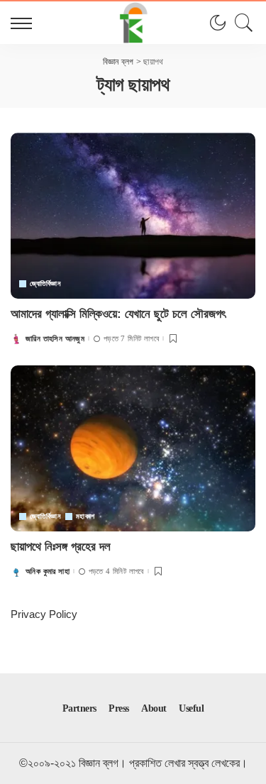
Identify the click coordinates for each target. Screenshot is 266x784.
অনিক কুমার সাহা (48, 571)
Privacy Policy (44, 614)
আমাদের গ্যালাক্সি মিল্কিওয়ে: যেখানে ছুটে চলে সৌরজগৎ (118, 314)
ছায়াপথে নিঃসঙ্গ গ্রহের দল (61, 546)
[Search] (240, 22)
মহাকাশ (85, 516)
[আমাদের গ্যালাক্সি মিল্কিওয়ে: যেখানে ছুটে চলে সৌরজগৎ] (133, 215)
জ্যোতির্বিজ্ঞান (45, 283)
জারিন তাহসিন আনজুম (55, 339)
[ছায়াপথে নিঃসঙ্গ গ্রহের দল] (133, 448)
